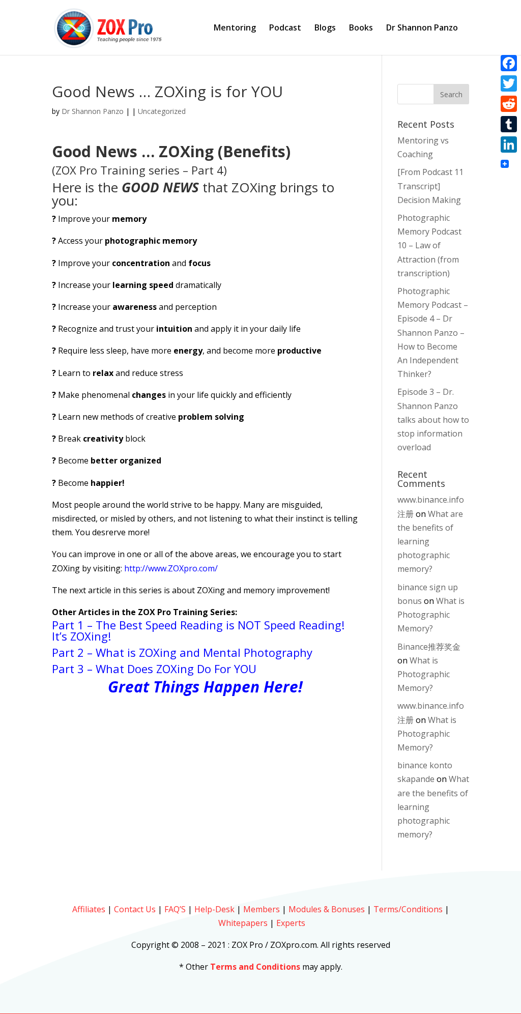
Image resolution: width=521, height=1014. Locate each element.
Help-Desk (214, 909)
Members (261, 909)
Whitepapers (243, 923)
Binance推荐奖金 (428, 646)
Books (361, 28)
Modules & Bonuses (326, 909)
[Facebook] (509, 63)
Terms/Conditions (408, 909)
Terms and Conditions (255, 966)
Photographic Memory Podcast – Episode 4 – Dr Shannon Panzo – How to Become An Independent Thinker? (432, 332)
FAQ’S (175, 909)
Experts (290, 923)
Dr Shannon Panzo (422, 28)
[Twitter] (509, 83)
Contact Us (135, 909)
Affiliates (88, 909)
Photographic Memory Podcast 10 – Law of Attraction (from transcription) (429, 245)
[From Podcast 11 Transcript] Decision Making (430, 185)
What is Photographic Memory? (431, 614)
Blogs (325, 28)
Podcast (285, 28)
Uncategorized (162, 111)
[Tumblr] (509, 124)
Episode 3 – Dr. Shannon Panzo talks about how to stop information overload (433, 419)
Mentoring (235, 28)
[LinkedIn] (509, 144)
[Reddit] (509, 104)
